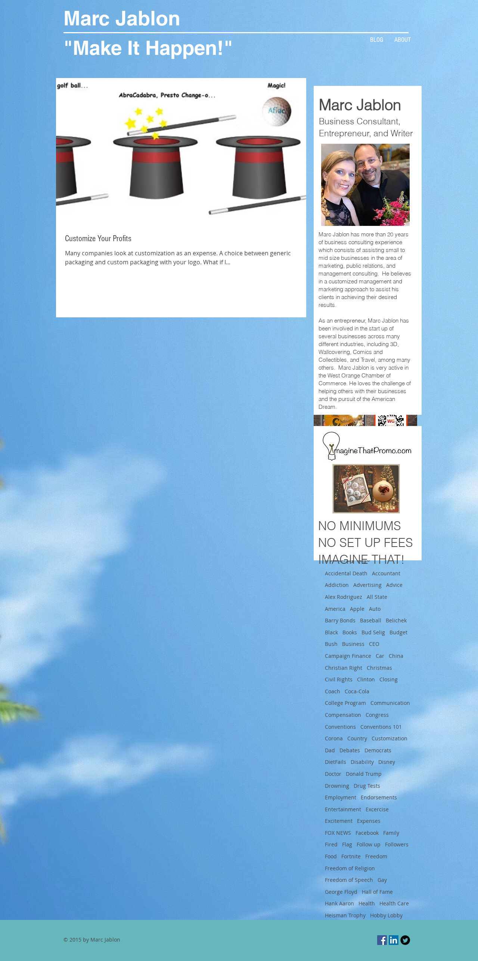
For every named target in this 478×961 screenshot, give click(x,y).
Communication (390, 702)
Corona (334, 738)
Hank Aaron (339, 903)
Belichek (396, 620)
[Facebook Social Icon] (382, 940)
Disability (362, 761)
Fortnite (351, 856)
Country (357, 738)
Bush (331, 643)
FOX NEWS (338, 832)
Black (331, 632)
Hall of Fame (377, 891)
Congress (377, 714)
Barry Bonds (340, 620)
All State (377, 596)
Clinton (366, 679)
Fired (331, 844)
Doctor (333, 773)
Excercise (377, 809)
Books (349, 632)
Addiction (337, 584)
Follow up (369, 844)
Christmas (379, 667)
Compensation (343, 714)
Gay (382, 879)
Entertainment (343, 809)
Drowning (337, 785)
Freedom (376, 856)
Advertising (367, 584)
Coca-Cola (357, 691)
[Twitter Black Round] (405, 940)
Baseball (370, 620)
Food (331, 856)
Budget (398, 632)
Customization (389, 738)
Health (366, 903)
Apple (357, 608)
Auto (375, 608)
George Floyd (341, 891)
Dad (330, 750)
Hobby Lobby (386, 915)
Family (391, 832)
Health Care (394, 903)
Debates (349, 750)
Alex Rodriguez (343, 596)
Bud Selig (373, 632)
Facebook (367, 832)
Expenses (369, 820)
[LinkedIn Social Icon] (393, 940)
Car (380, 655)
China (396, 655)
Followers (397, 844)
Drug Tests (367, 785)
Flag (347, 844)
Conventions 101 (381, 726)
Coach (332, 691)
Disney (386, 761)
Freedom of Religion (350, 868)
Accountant (386, 573)
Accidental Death (346, 573)
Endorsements (379, 797)
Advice (394, 584)
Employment (340, 797)
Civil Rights (339, 679)
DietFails (335, 761)
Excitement (339, 820)
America (335, 608)
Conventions (340, 726)
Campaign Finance (348, 655)
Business (353, 643)
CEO (374, 643)
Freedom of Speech (349, 879)
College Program (345, 702)
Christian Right (343, 667)
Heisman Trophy (345, 915)
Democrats (377, 750)
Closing (388, 679)
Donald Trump (364, 773)
